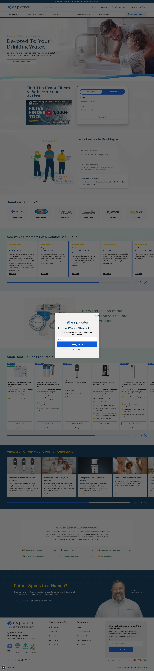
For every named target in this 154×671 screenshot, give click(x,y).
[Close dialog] (97, 315)
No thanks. (77, 349)
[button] (3, 667)
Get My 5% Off (77, 344)
